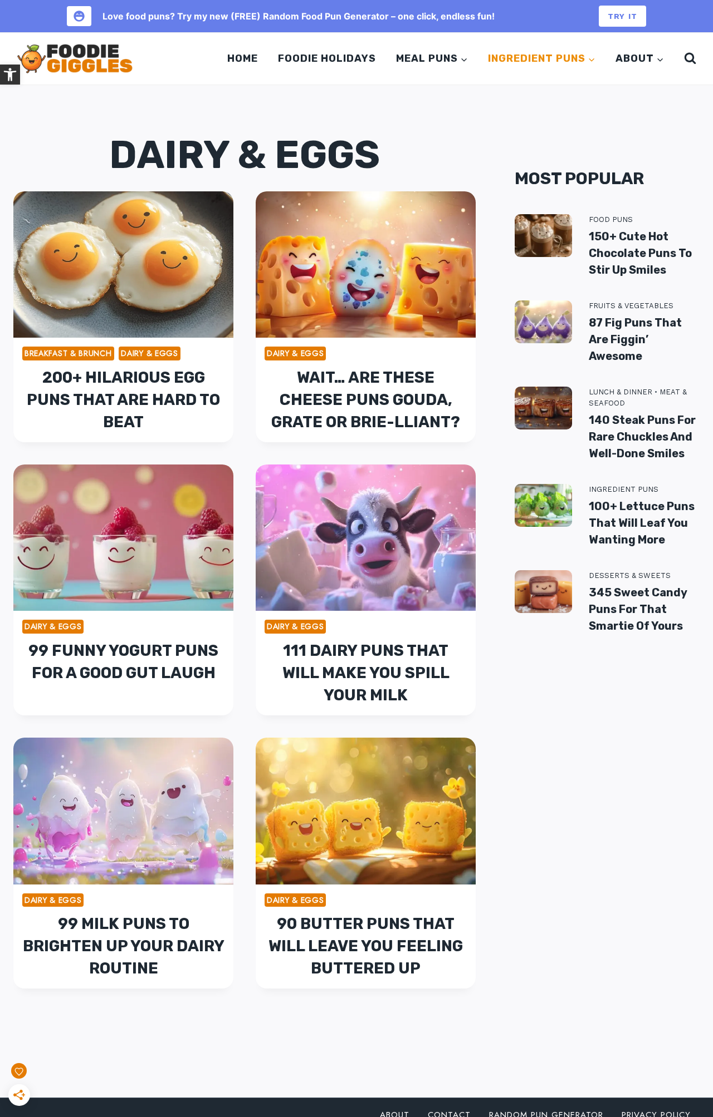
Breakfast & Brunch (68, 353)
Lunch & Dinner (620, 392)
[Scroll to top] (690, 1060)
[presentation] (123, 264)
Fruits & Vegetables (631, 306)
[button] (10, 75)
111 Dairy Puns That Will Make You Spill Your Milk (366, 672)
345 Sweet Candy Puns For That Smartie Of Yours (638, 609)
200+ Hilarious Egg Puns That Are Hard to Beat (123, 399)
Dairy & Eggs (149, 353)
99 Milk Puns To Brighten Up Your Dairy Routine (123, 946)
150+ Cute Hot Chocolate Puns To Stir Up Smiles (640, 253)
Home (242, 58)
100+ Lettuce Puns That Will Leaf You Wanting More (642, 523)
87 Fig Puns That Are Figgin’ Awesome (635, 339)
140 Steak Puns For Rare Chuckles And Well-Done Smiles (642, 436)
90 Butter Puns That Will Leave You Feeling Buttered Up (365, 946)
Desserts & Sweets (630, 575)
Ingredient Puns (623, 489)
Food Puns (611, 219)
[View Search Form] (688, 58)
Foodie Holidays (327, 58)
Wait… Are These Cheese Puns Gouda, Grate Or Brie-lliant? (365, 399)
